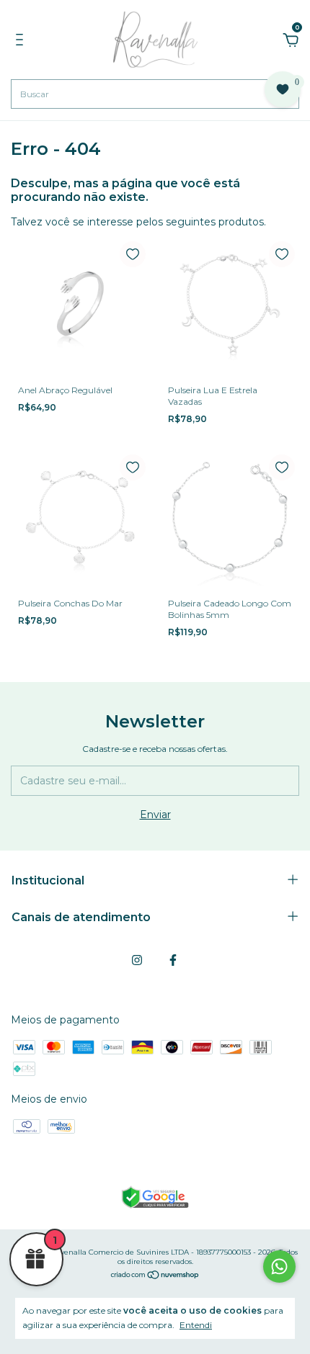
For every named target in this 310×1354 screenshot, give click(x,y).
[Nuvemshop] (155, 1276)
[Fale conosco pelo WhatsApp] (279, 1266)
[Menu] (22, 41)
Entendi (196, 1324)
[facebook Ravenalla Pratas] (173, 960)
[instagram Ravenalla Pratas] (137, 960)
